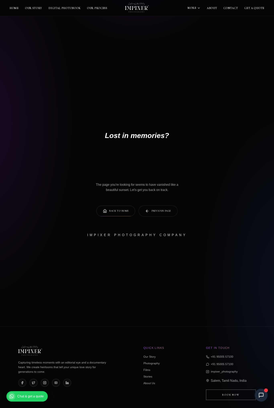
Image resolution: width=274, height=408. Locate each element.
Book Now (230, 394)
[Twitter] (33, 383)
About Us (149, 383)
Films (146, 369)
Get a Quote (254, 8)
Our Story (33, 8)
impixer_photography (224, 371)
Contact (230, 8)
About (212, 8)
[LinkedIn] (67, 383)
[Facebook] (22, 383)
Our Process (97, 8)
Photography (151, 363)
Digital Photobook (65, 8)
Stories (147, 376)
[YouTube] (56, 383)
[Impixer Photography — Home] (137, 8)
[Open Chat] (261, 395)
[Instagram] (45, 383)
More (192, 8)
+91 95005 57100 (222, 356)
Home (14, 8)
